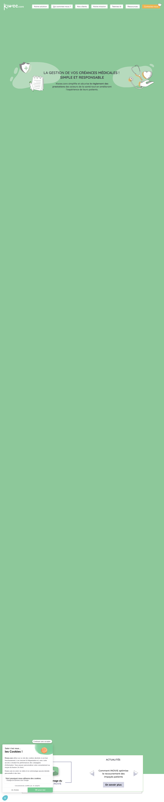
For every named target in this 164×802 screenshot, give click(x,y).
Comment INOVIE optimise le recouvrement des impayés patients (113, 773)
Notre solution (40, 6)
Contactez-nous (151, 6)
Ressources (133, 6)
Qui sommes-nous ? (62, 6)
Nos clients (82, 6)
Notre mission (99, 6)
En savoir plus (113, 784)
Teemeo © (116, 6)
